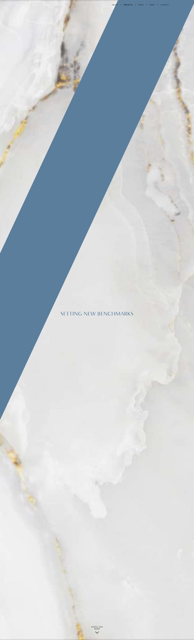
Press (141, 5)
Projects (128, 5)
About (115, 5)
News (152, 5)
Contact (165, 5)
